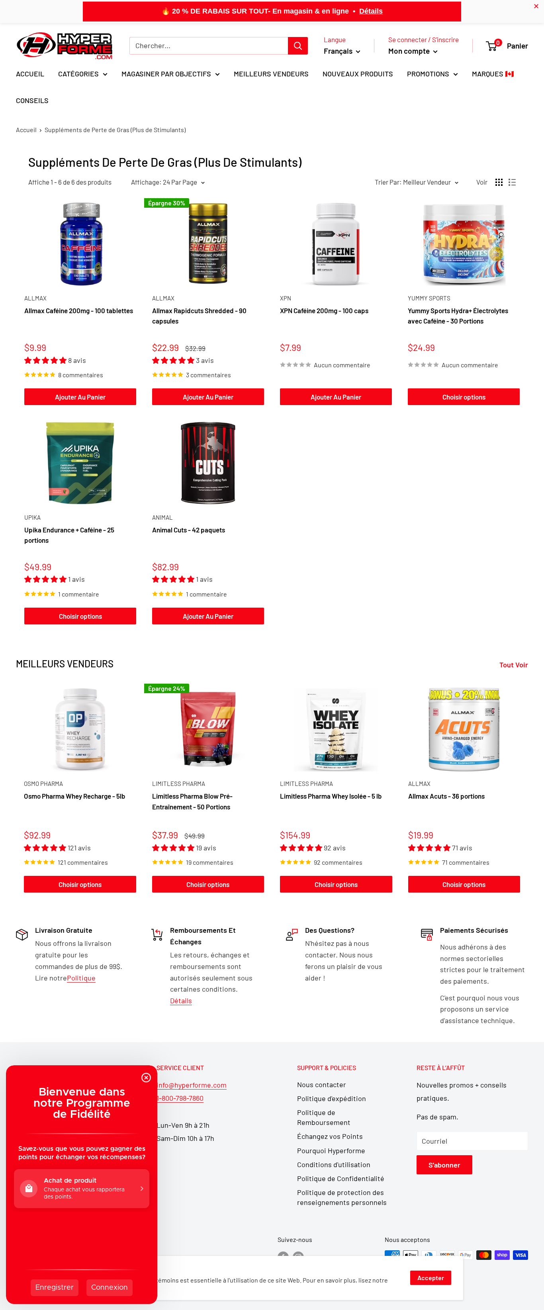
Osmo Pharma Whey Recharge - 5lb (74, 796)
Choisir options (463, 397)
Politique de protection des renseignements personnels (342, 1197)
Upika (32, 517)
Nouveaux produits (358, 73)
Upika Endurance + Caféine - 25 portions (69, 535)
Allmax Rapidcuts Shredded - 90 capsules (199, 315)
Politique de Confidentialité (340, 1178)
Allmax (35, 298)
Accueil (30, 73)
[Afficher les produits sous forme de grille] (499, 182)
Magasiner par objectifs (166, 73)
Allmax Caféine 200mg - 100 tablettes (78, 310)
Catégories (78, 73)
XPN (285, 298)
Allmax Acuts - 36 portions (446, 796)
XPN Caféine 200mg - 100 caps (324, 310)
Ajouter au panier (80, 397)
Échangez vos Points (330, 1136)
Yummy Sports (429, 298)
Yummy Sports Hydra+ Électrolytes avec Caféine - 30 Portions (458, 315)
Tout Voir (514, 664)
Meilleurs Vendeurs (271, 73)
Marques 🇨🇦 (493, 73)
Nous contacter (321, 1084)
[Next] (528, 790)
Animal (162, 517)
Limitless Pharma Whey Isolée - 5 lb (331, 796)
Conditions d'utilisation (333, 1164)
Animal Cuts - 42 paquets (188, 530)
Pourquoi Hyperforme (331, 1150)
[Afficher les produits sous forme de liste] (512, 182)
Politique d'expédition (331, 1098)
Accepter (430, 1277)
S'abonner (444, 1164)
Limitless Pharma (178, 783)
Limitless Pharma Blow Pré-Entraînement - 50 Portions (192, 801)
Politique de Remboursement (323, 1117)
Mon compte (409, 50)
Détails (371, 11)
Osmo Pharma (43, 783)
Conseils (32, 100)
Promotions (428, 73)
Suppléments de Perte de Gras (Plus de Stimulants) (115, 129)
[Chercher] (298, 46)
